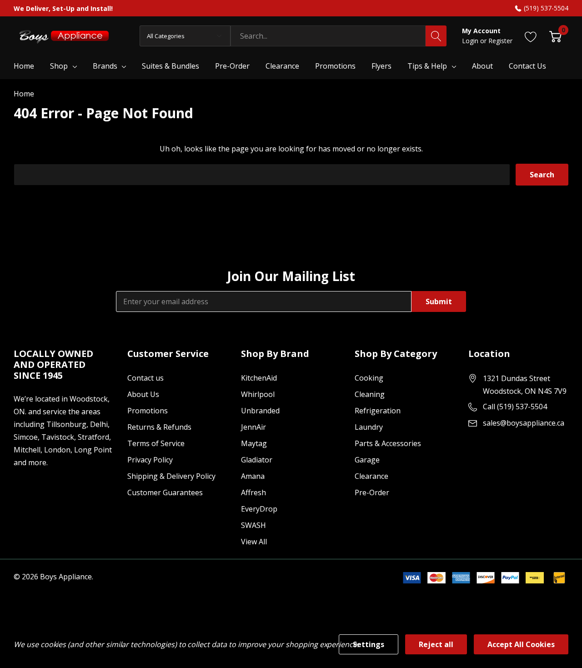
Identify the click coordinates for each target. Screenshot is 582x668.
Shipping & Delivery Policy (171, 476)
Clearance (371, 476)
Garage (367, 460)
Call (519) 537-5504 (515, 407)
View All (254, 542)
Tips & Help (427, 66)
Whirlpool (258, 394)
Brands (105, 66)
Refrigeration (378, 411)
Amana (253, 476)
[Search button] (436, 35)
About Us (143, 394)
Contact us (145, 378)
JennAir (253, 427)
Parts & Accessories (388, 443)
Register (500, 40)
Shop (59, 66)
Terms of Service (156, 443)
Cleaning (370, 394)
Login (471, 40)
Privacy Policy (150, 460)
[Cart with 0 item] (555, 35)
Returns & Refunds (159, 427)
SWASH (253, 525)
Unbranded (260, 411)
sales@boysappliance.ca (523, 423)
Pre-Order (372, 492)
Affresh (253, 492)
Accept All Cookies (521, 644)
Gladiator (256, 460)
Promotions (147, 411)
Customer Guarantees (165, 492)
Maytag (254, 443)
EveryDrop (259, 509)
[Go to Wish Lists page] (531, 35)
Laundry (369, 427)
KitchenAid (259, 378)
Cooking (369, 378)
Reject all (436, 644)
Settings (368, 644)
